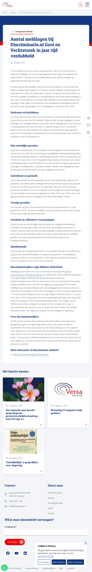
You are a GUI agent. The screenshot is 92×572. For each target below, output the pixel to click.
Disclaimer (70, 568)
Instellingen (44, 562)
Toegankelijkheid (48, 568)
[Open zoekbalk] (80, 5)
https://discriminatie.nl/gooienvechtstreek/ (31, 354)
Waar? (50, 508)
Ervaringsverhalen (55, 503)
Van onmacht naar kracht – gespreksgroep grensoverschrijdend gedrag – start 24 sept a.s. (22, 414)
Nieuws (51, 498)
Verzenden (12, 542)
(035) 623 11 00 (15, 501)
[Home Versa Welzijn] (7, 5)
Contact (51, 513)
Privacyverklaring (31, 568)
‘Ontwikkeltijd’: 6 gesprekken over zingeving (22, 464)
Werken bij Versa (55, 492)
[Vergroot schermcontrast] (88, 132)
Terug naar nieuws (24, 31)
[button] (88, 118)
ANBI (61, 568)
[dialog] (60, 554)
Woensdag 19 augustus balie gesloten (66, 412)
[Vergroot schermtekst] (88, 125)
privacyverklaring (45, 556)
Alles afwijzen (59, 562)
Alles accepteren (75, 562)
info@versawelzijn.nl (17, 506)
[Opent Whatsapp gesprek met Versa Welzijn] (4, 567)
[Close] (85, 543)
